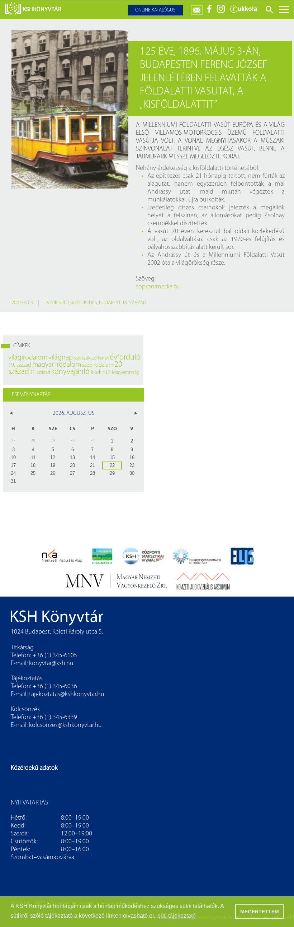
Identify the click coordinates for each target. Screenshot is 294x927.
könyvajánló (70, 372)
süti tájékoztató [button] (177, 916)
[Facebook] (209, 11)
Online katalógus (155, 10)
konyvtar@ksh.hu (51, 664)
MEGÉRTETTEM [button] (259, 911)
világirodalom (27, 357)
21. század (40, 372)
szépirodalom (97, 365)
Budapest (109, 303)
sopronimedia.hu (158, 287)
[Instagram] (221, 11)
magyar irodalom (56, 365)
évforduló (56, 303)
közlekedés (84, 303)
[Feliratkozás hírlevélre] (197, 8)
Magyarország (125, 372)
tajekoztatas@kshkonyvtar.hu (66, 694)
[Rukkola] (243, 11)
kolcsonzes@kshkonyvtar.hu (65, 725)
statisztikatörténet (91, 358)
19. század (134, 303)
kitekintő (101, 372)
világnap (60, 357)
